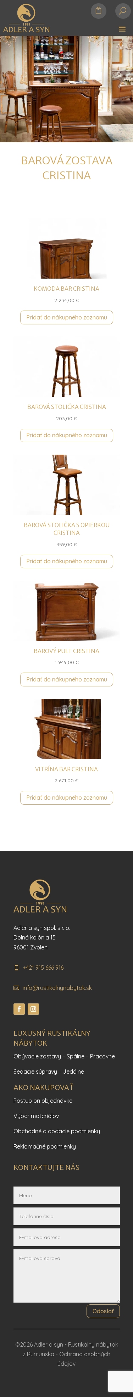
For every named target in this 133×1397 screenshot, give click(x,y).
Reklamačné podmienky (44, 1146)
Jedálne (73, 1071)
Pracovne (102, 1056)
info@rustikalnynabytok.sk (57, 987)
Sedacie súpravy (35, 1071)
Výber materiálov (36, 1115)
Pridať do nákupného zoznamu (66, 317)
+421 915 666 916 (43, 967)
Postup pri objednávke (42, 1100)
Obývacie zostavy (37, 1056)
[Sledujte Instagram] (33, 1009)
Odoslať (103, 1311)
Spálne (75, 1056)
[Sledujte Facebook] (19, 1009)
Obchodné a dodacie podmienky (56, 1131)
